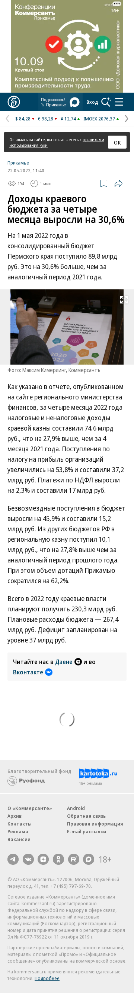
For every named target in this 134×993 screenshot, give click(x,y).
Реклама (17, 831)
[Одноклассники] (58, 859)
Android (76, 808)
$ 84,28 (23, 118)
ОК (117, 142)
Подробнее (47, 978)
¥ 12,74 (68, 118)
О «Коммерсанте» (29, 808)
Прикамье (18, 162)
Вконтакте (28, 672)
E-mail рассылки (86, 831)
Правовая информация (95, 823)
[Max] (88, 859)
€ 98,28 (45, 118)
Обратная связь (86, 816)
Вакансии (19, 839)
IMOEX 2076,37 (99, 118)
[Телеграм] (13, 859)
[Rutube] (73, 859)
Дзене (64, 661)
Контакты (19, 823)
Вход (92, 102)
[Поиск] (106, 101)
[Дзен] (43, 859)
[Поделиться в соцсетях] (118, 183)
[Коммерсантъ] (13, 102)
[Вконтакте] (28, 859)
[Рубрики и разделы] (119, 101)
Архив (14, 816)
